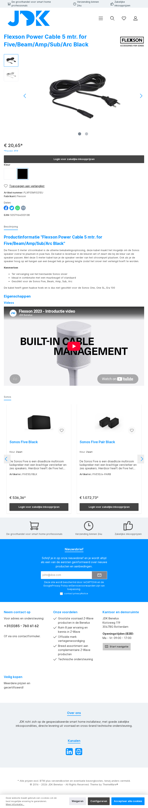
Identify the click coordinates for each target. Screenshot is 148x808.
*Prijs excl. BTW (11, 151)
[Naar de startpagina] (29, 18)
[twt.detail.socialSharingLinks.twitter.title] (12, 207)
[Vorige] (25, 96)
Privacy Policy (60, 585)
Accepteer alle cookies (128, 801)
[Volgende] (141, 96)
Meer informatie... (15, 804)
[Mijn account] (135, 18)
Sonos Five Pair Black (97, 442)
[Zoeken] (112, 18)
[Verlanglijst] (124, 18)
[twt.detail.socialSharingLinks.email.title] (23, 207)
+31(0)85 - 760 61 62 (21, 626)
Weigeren (77, 801)
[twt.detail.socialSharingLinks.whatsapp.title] (17, 207)
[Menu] (101, 18)
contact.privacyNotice (76, 593)
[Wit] (9, 174)
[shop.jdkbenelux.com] (78, 751)
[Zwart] (22, 174)
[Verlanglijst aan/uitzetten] (62, 430)
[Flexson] (132, 41)
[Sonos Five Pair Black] (109, 422)
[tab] (11, 227)
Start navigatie (118, 646)
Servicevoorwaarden (83, 585)
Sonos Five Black (23, 442)
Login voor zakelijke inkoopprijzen (74, 159)
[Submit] (99, 575)
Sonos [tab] (7, 396)
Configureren (98, 801)
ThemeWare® (110, 784)
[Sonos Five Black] (38, 422)
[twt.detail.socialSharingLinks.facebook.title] (6, 207)
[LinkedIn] (69, 751)
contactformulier (29, 636)
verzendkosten (60, 780)
